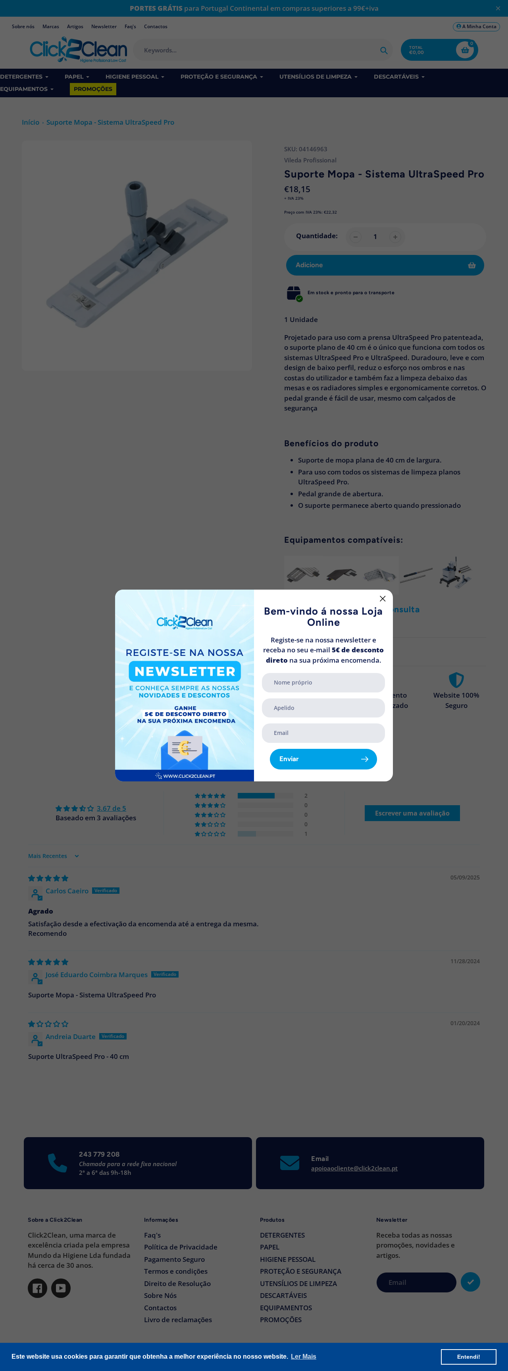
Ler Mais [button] (303, 1356)
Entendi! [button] (468, 1357)
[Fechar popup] (383, 599)
